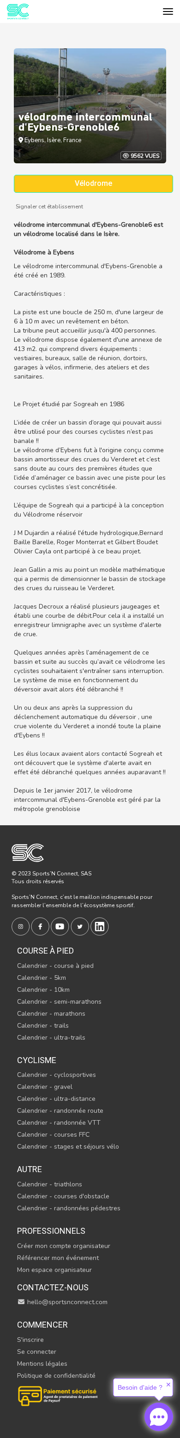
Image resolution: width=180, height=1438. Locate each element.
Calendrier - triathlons (49, 1184)
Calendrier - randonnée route (60, 1110)
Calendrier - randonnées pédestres (68, 1208)
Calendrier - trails (43, 1025)
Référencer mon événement (58, 1258)
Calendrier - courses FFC (53, 1134)
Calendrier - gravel (44, 1086)
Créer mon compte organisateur (63, 1246)
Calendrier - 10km (43, 989)
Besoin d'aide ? (140, 1387)
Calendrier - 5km (41, 977)
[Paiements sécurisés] (58, 1395)
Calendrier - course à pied (55, 965)
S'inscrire (30, 1339)
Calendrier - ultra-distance (56, 1098)
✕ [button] (168, 1384)
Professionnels (51, 1231)
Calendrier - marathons (51, 1013)
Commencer (42, 1324)
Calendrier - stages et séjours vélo (68, 1146)
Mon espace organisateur (54, 1269)
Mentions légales (42, 1363)
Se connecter (36, 1351)
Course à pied (45, 950)
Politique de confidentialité (56, 1375)
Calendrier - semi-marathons (59, 1001)
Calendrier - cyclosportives (56, 1074)
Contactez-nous (53, 1287)
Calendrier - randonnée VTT (59, 1122)
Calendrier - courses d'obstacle (63, 1196)
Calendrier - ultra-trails (51, 1037)
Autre (29, 1169)
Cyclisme (36, 1060)
